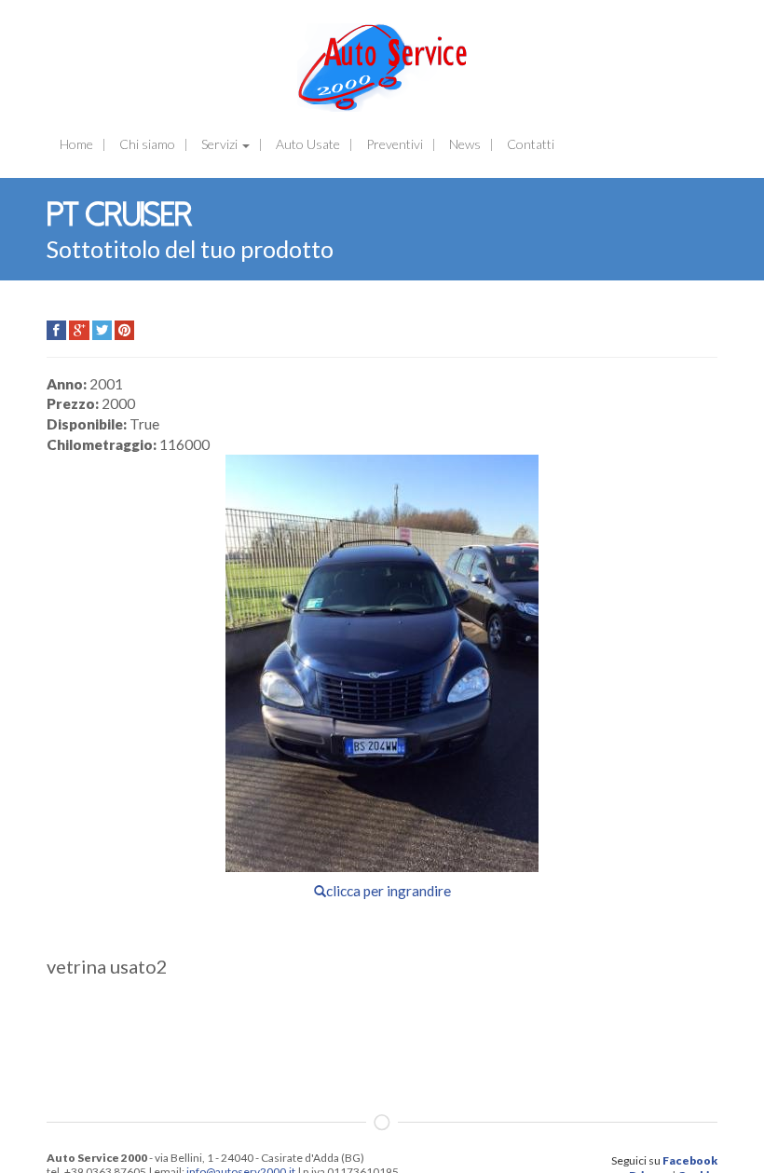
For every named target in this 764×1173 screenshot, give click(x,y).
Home (76, 144)
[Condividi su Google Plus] (79, 330)
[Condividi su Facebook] (56, 330)
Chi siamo (147, 144)
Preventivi (394, 144)
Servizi (220, 144)
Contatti (530, 144)
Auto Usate (308, 144)
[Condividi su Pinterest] (124, 330)
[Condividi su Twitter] (102, 330)
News (465, 144)
